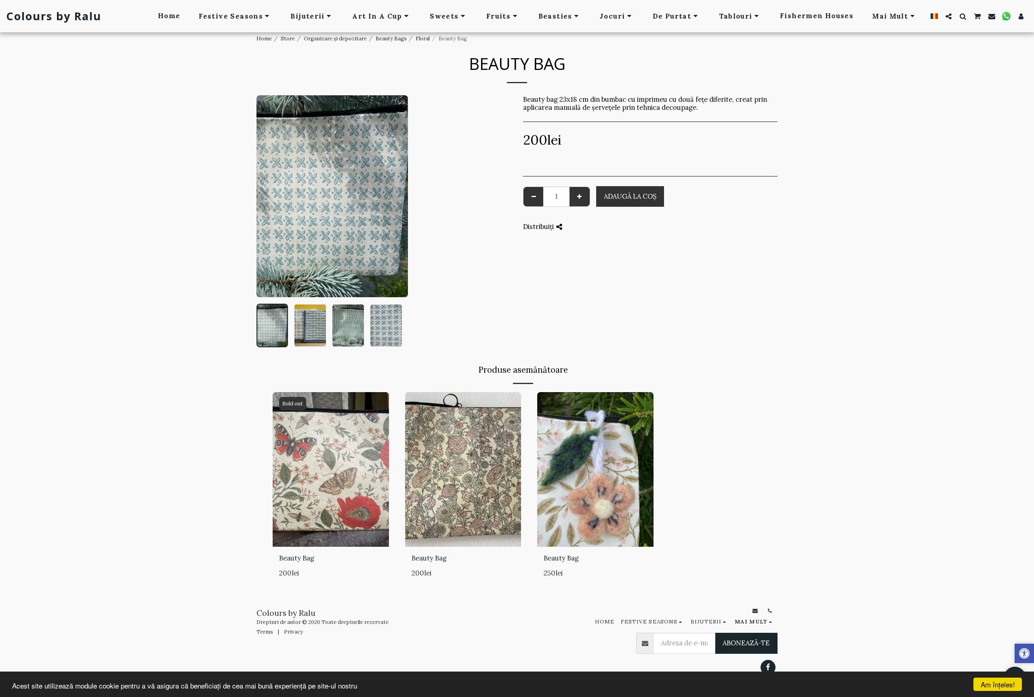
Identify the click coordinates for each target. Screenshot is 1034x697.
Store (288, 38)
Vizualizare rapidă (330, 537)
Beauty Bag (296, 558)
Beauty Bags (391, 38)
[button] (948, 16)
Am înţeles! (998, 684)
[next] (395, 196)
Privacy (293, 631)
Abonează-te (746, 642)
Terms (264, 631)
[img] (331, 469)
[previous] (269, 196)
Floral (423, 38)
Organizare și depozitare (335, 38)
